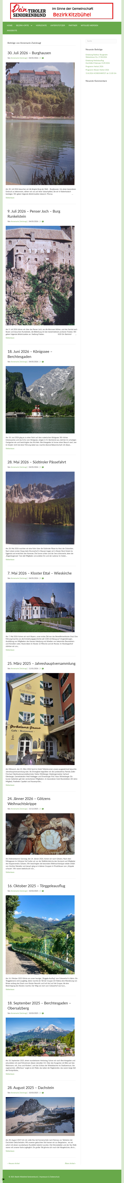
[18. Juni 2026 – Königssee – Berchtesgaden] (40, 400)
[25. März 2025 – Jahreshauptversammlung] (40, 719)
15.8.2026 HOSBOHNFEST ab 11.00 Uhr (101, 73)
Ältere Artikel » (70, 1163)
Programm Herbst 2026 (94, 66)
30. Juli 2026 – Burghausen (29, 53)
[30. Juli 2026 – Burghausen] (40, 123)
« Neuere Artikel (13, 1163)
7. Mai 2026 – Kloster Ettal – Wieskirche (40, 573)
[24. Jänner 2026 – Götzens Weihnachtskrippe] (40, 834)
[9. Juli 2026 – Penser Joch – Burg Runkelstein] (40, 275)
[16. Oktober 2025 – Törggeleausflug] (40, 935)
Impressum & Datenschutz (49, 1177)
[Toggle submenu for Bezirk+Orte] (31, 25)
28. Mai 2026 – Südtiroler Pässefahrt (37, 462)
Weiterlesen (10, 198)
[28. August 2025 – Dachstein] (40, 1116)
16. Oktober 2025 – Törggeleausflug (36, 886)
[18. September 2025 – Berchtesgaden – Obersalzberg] (40, 1037)
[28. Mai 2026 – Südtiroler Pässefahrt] (40, 508)
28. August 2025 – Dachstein (31, 1088)
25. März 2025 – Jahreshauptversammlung (42, 664)
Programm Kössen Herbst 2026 (97, 70)
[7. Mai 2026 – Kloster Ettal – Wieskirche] (40, 607)
